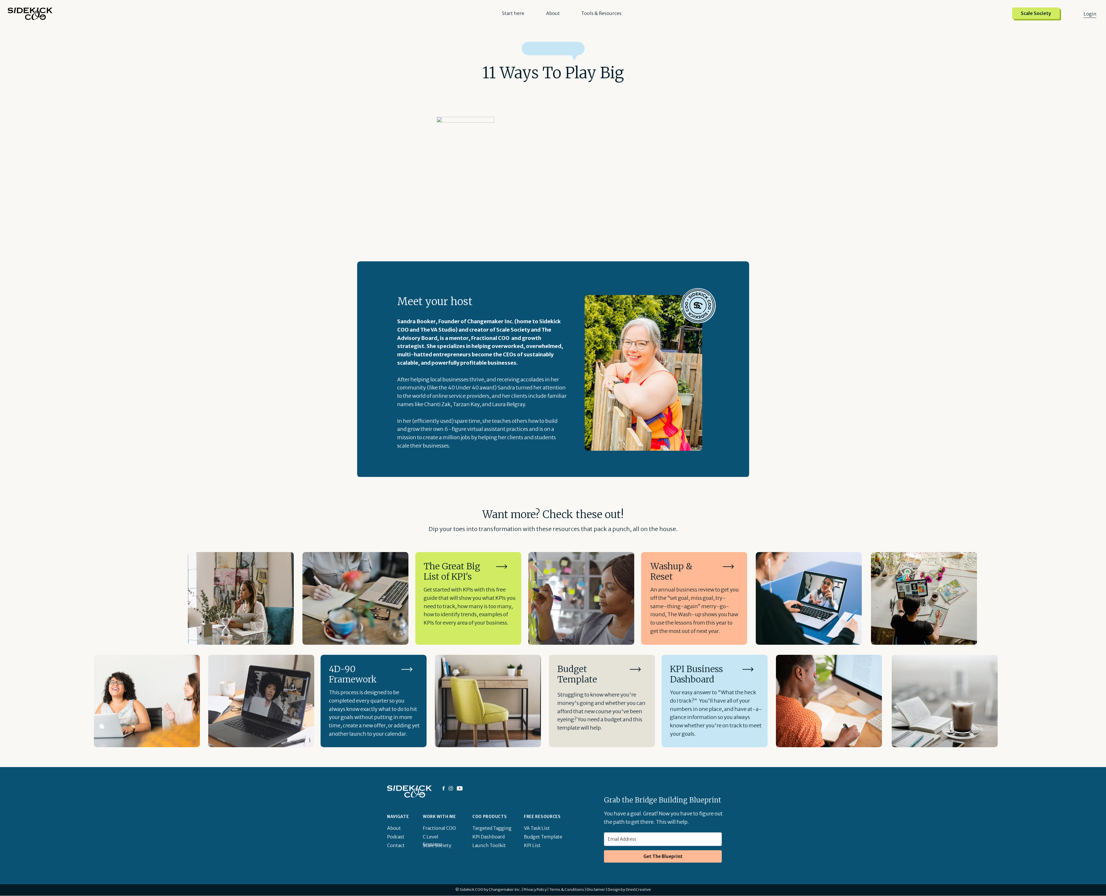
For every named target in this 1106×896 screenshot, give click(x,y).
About (553, 13)
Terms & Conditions (566, 889)
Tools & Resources (601, 13)
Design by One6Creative (629, 889)
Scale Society (1036, 13)
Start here (513, 13)
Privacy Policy (535, 889)
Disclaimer (596, 889)
